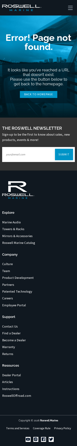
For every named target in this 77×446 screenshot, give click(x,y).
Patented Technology (17, 291)
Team (6, 271)
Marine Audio (11, 222)
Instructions (10, 389)
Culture (7, 264)
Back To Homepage (38, 94)
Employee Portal (14, 305)
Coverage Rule (41, 428)
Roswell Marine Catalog (18, 243)
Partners (8, 285)
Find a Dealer (11, 333)
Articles (7, 382)
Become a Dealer (14, 340)
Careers (7, 298)
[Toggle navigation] (70, 7)
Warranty (8, 347)
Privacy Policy (62, 428)
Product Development (18, 278)
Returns (7, 354)
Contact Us (10, 326)
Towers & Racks (13, 229)
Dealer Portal (11, 375)
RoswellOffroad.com (16, 396)
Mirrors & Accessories (17, 236)
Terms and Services (17, 428)
